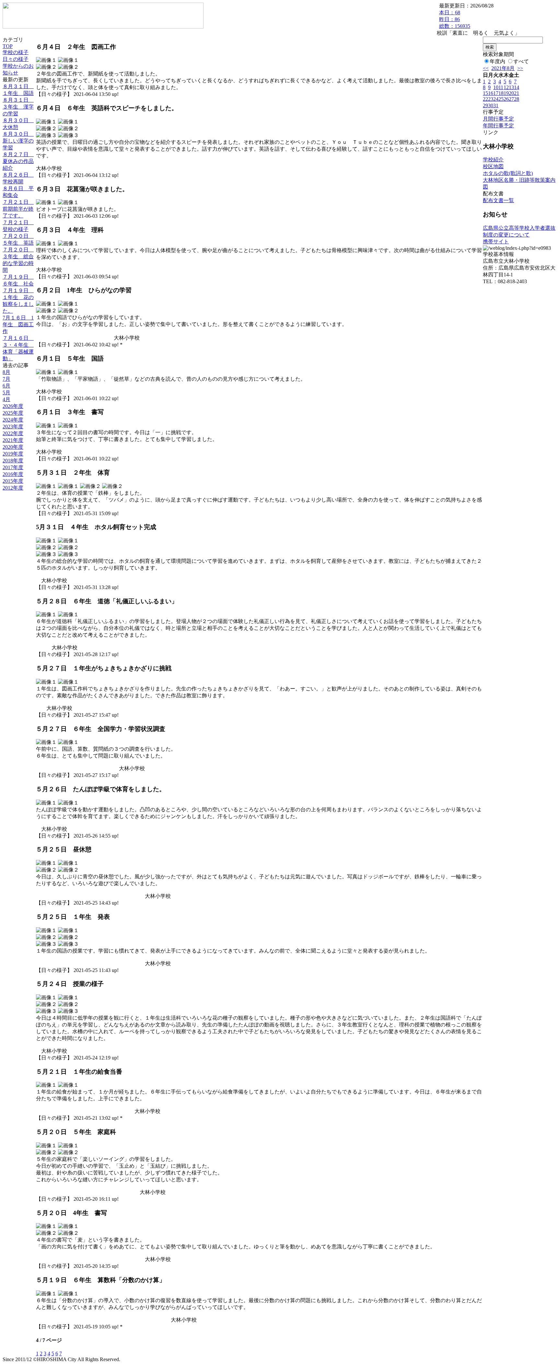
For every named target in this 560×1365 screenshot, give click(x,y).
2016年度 (13, 474)
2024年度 (13, 419)
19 (506, 93)
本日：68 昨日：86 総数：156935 (454, 19)
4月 (6, 399)
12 (506, 87)
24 (495, 99)
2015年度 (13, 481)
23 (490, 99)
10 (495, 87)
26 (506, 99)
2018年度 (13, 460)
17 (495, 93)
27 (511, 99)
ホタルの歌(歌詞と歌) (508, 173)
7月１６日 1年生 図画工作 (18, 324)
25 (501, 99)
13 (511, 87)
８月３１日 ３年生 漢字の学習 (18, 106)
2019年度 (13, 454)
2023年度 (13, 426)
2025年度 (13, 413)
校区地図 (493, 166)
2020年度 (13, 447)
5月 (6, 392)
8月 (6, 372)
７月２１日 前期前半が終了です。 (18, 208)
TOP (8, 46)
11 (500, 87)
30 (490, 105)
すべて (521, 61)
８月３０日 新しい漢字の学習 (18, 140)
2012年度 (13, 488)
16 (490, 93)
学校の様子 (16, 52)
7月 (6, 379)
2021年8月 (503, 68)
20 (511, 93)
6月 (6, 385)
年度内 (497, 61)
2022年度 (13, 433)
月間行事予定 (498, 118)
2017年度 (13, 467)
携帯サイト (496, 241)
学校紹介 (493, 159)
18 (501, 93)
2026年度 (13, 406)
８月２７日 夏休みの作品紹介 (18, 161)
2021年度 (13, 440)
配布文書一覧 (498, 200)
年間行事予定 (498, 125)
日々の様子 (16, 59)
